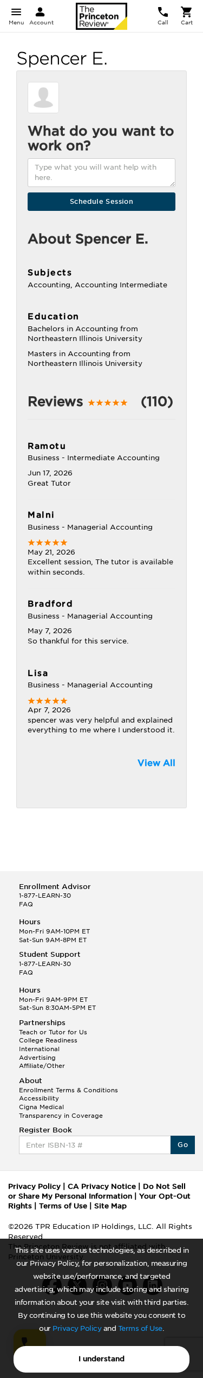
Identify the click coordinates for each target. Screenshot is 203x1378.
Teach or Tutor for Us (53, 1032)
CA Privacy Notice (102, 1186)
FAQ (26, 904)
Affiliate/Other (42, 1066)
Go (183, 1145)
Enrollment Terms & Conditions (68, 1090)
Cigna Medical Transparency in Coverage (61, 1111)
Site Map (110, 1206)
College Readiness (48, 1040)
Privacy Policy (77, 1328)
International (39, 1049)
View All (156, 763)
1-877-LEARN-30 (45, 895)
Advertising (37, 1057)
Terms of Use (140, 1328)
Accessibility (39, 1098)
